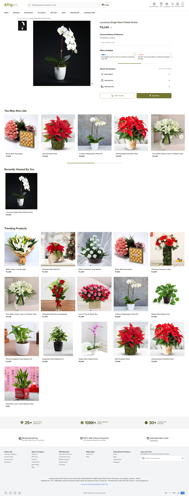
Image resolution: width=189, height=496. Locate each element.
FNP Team (35, 457)
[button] (7, 12)
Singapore (116, 462)
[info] (111, 27)
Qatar (115, 457)
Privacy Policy (8, 457)
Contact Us (89, 454)
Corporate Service (64, 457)
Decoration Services (65, 454)
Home (20, 18)
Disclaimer (7, 462)
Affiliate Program (64, 459)
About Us (34, 454)
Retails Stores (63, 462)
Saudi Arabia (117, 459)
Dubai (115, 454)
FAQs (87, 457)
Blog (33, 467)
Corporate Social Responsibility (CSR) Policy (94, 484)
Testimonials (35, 462)
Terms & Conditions (10, 454)
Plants (25, 18)
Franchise (62, 464)
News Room (35, 464)
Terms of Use (8, 459)
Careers (34, 459)
